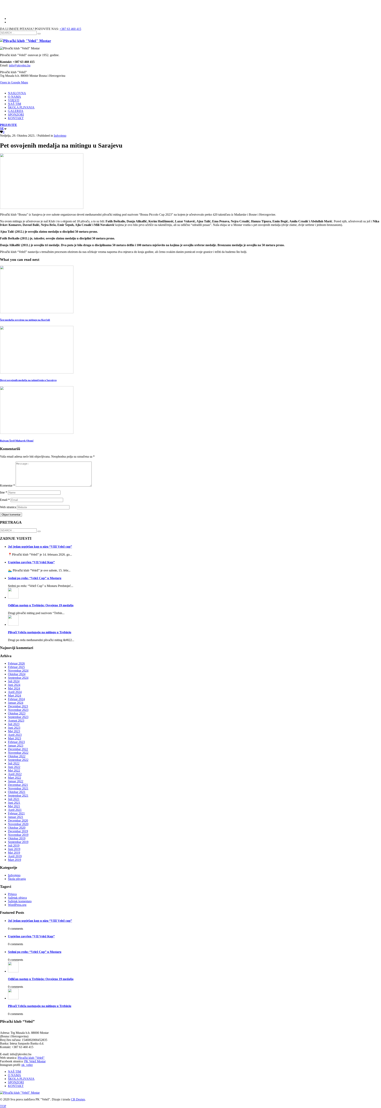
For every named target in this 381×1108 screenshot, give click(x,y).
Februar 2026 (16, 663)
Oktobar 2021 (16, 792)
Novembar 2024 (18, 670)
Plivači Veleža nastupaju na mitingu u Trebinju (39, 632)
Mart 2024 (14, 695)
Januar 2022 (15, 781)
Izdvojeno (60, 135)
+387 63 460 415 (70, 29)
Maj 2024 (14, 688)
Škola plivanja (17, 878)
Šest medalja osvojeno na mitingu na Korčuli (25, 319)
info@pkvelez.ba (19, 65)
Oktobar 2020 (16, 827)
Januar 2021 (15, 817)
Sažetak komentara (20, 901)
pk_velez (27, 1065)
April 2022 (15, 774)
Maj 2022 (14, 770)
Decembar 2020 (18, 820)
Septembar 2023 (18, 717)
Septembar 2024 (18, 677)
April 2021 (15, 809)
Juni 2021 (14, 802)
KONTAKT (16, 1086)
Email (5, 499)
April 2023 (15, 734)
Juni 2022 (14, 767)
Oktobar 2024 (16, 674)
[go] (39, 33)
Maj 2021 (14, 806)
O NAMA (14, 1075)
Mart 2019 (14, 859)
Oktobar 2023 (16, 713)
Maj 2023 (14, 731)
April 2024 (15, 692)
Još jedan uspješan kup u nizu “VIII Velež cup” (40, 546)
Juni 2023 (14, 727)
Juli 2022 (13, 763)
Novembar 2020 (18, 824)
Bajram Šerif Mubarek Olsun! (17, 440)
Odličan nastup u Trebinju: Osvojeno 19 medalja (40, 605)
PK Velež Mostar (35, 1061)
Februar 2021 (16, 813)
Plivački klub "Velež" (31, 1057)
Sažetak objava (17, 897)
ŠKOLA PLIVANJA (21, 1078)
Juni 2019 (14, 849)
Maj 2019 (14, 852)
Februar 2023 (16, 742)
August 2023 (16, 720)
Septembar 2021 (18, 795)
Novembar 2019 (18, 834)
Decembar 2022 (18, 749)
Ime (3, 492)
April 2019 (15, 856)
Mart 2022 (14, 777)
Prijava (12, 894)
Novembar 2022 (18, 752)
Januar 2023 (15, 745)
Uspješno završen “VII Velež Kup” (31, 562)
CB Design (78, 1099)
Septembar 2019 (18, 842)
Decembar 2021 (18, 784)
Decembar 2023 (18, 706)
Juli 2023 (13, 724)
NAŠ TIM (14, 1071)
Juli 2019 (13, 845)
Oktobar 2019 (16, 838)
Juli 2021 (13, 799)
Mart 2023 (14, 738)
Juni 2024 (14, 684)
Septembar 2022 (18, 759)
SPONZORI (16, 1082)
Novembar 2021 (18, 788)
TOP (3, 1106)
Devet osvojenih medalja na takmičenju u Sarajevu (28, 380)
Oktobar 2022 (16, 756)
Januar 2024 (15, 702)
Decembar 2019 (18, 831)
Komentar (7, 485)
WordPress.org (17, 904)
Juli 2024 (13, 681)
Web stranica (8, 507)
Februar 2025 (16, 667)
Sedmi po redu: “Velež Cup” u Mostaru (34, 578)
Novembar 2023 (18, 709)
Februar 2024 (16, 699)
